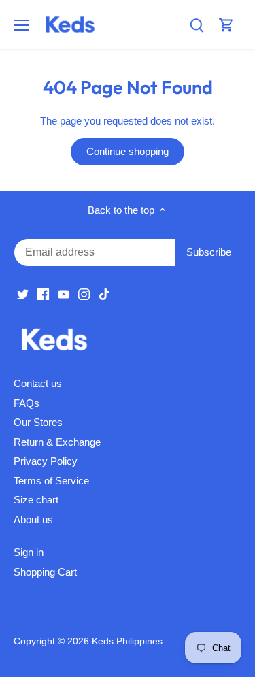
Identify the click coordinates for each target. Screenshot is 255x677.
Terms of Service (51, 480)
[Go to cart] (226, 25)
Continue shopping (127, 151)
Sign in (29, 552)
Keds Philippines (127, 641)
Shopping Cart (45, 572)
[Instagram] (84, 293)
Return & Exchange (57, 442)
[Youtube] (63, 293)
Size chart (36, 500)
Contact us (38, 383)
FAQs (26, 403)
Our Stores (38, 422)
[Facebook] (43, 293)
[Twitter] (23, 293)
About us (33, 519)
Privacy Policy (46, 461)
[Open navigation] (21, 25)
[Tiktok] (104, 293)
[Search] (196, 25)
